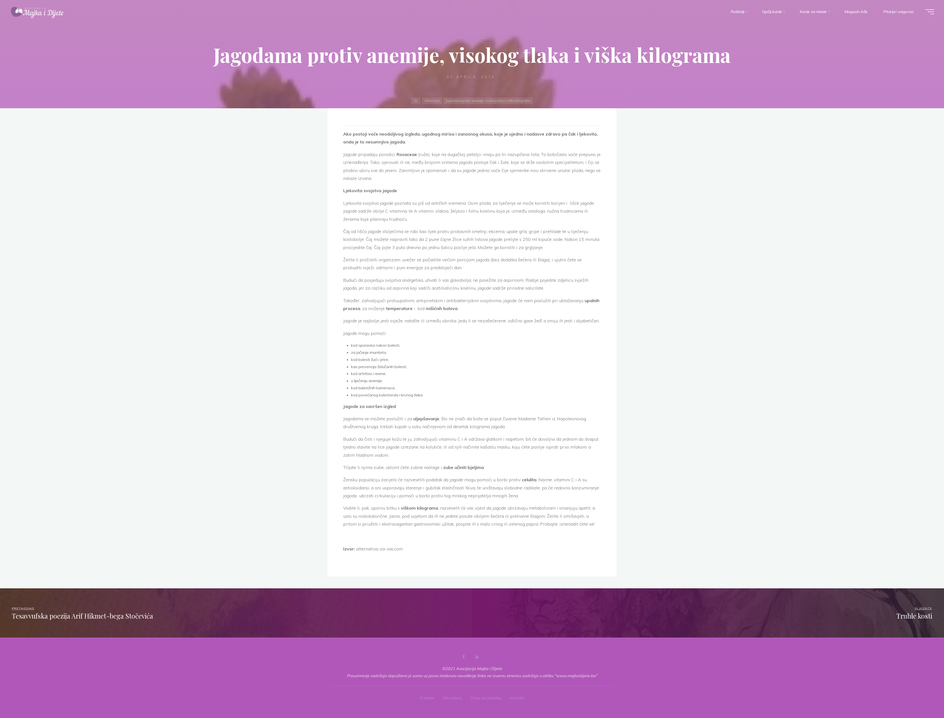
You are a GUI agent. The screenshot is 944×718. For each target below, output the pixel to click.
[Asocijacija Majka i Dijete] (37, 11)
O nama (427, 697)
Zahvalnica (452, 697)
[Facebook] (463, 656)
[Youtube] (476, 656)
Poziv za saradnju (486, 697)
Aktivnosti (471, 35)
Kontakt (517, 697)
